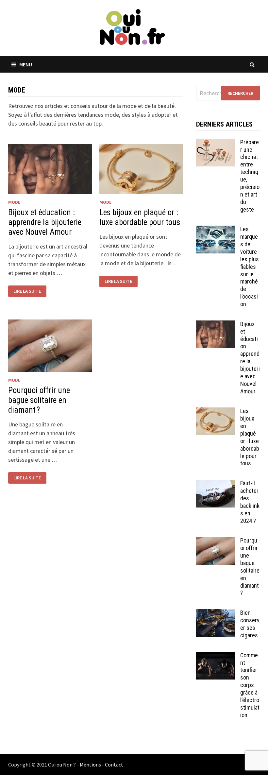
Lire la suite (27, 291)
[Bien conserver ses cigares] (215, 613)
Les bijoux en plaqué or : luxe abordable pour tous (139, 217)
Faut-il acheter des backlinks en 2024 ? (250, 502)
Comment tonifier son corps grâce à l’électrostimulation (250, 685)
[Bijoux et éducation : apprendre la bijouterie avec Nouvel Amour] (215, 325)
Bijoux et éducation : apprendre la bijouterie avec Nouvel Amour (44, 222)
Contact (114, 764)
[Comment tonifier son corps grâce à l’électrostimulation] (215, 656)
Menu (25, 64)
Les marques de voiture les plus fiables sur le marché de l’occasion (249, 266)
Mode (14, 202)
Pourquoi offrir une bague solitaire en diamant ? (39, 400)
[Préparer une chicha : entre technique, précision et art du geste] (215, 143)
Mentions (90, 764)
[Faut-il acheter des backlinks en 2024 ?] (215, 484)
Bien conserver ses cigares (250, 624)
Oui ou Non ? (62, 764)
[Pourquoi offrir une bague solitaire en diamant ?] (215, 541)
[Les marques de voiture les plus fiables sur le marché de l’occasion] (215, 230)
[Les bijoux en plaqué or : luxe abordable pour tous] (215, 412)
